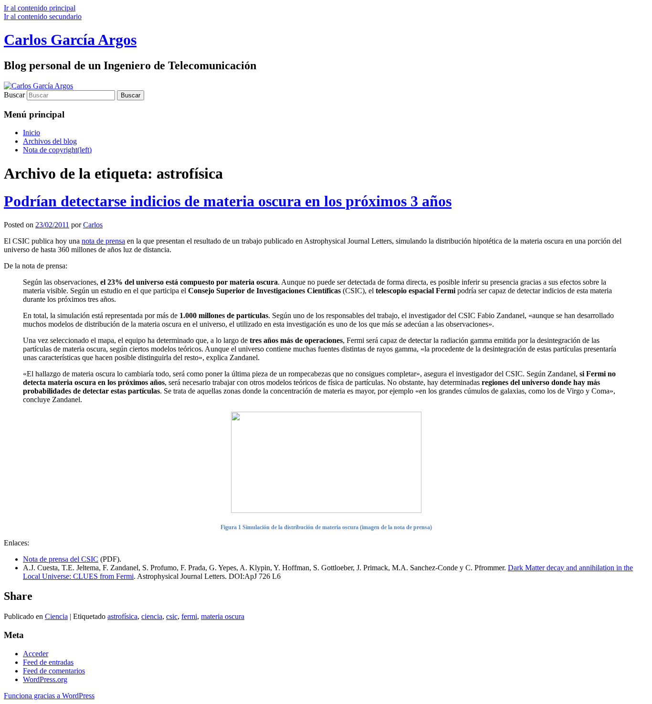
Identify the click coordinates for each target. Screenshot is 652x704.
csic (172, 616)
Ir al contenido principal (39, 8)
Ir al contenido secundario (43, 16)
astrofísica (122, 616)
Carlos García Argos (70, 39)
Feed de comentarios (54, 671)
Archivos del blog (50, 141)
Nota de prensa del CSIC (60, 559)
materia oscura (222, 616)
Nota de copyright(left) (57, 150)
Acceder (35, 654)
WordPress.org (45, 679)
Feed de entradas (48, 662)
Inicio (31, 132)
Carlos (93, 225)
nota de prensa (103, 241)
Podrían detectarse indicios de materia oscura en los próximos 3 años (228, 201)
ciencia (151, 616)
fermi (189, 616)
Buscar (14, 95)
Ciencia (56, 616)
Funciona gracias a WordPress (49, 696)
